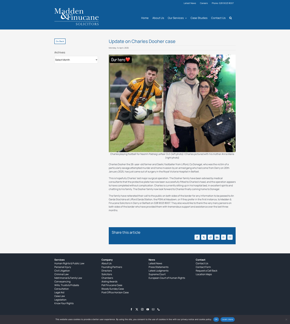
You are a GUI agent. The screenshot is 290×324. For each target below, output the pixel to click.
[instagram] (142, 309)
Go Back (60, 41)
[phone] (158, 309)
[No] (286, 319)
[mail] (153, 309)
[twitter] (137, 309)
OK (216, 319)
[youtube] (148, 309)
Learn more (227, 319)
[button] (230, 17)
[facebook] (131, 309)
